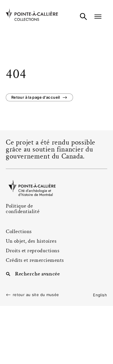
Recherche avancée (37, 273)
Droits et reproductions (32, 250)
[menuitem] (100, 295)
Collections (19, 231)
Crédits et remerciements (35, 260)
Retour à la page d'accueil (35, 97)
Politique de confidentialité (22, 208)
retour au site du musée (36, 295)
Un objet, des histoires (31, 241)
